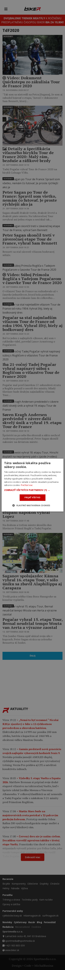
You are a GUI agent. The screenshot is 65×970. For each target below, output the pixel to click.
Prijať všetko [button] (32, 497)
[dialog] (33, 484)
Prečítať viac (27, 485)
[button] (32, 490)
